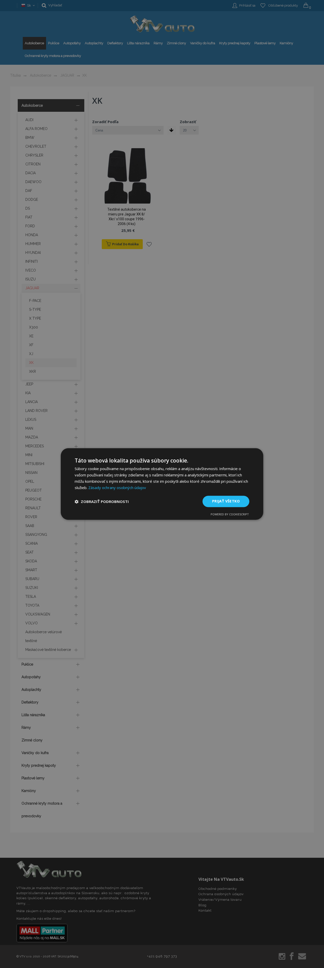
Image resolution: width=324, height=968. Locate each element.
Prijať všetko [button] (226, 501)
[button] (102, 501)
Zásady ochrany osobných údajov (117, 487)
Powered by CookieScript (230, 514)
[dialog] (162, 484)
